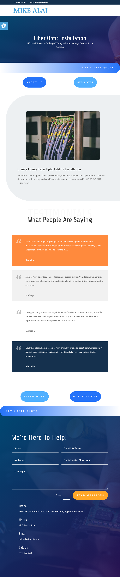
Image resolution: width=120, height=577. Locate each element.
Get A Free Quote (98, 67)
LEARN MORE (34, 396)
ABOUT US (34, 82)
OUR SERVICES (85, 396)
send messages (90, 495)
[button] (4, 26)
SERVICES (85, 82)
